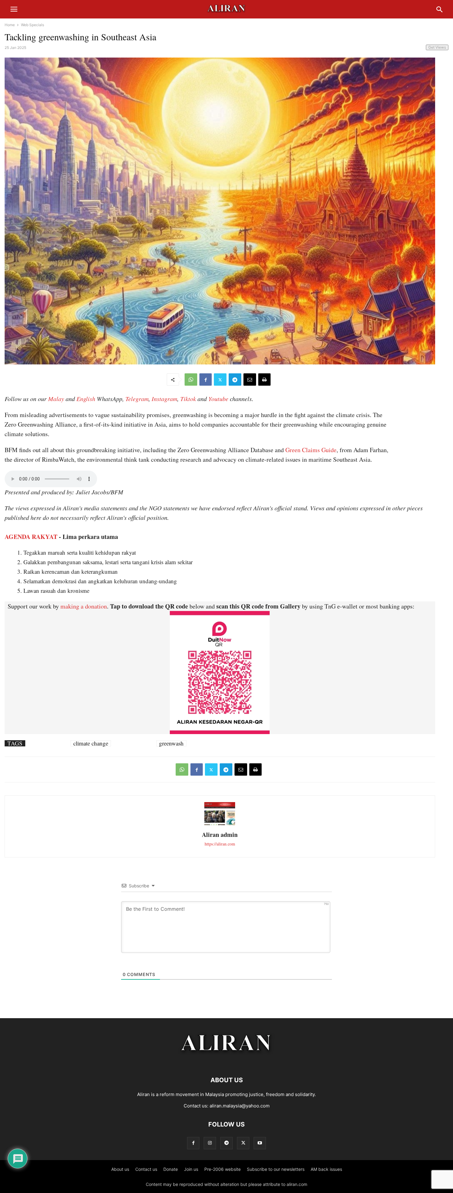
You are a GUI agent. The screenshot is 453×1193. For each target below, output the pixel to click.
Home (10, 24)
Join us (191, 1169)
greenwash (171, 743)
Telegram (137, 399)
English (85, 399)
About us (120, 1169)
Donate (170, 1169)
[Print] (264, 379)
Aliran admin (220, 834)
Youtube (218, 399)
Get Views (437, 47)
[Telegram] (235, 379)
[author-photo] (219, 824)
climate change (90, 743)
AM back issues (326, 1169)
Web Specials (32, 24)
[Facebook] (205, 379)
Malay (56, 399)
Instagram (164, 399)
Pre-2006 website (222, 1169)
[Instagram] (210, 1143)
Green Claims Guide (311, 450)
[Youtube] (260, 1143)
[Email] (249, 379)
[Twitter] (220, 379)
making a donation (83, 606)
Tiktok (188, 399)
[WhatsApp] (191, 379)
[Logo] (226, 1061)
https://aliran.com (220, 844)
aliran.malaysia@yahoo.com (240, 1106)
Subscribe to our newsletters (275, 1169)
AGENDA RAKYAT (31, 536)
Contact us (146, 1169)
